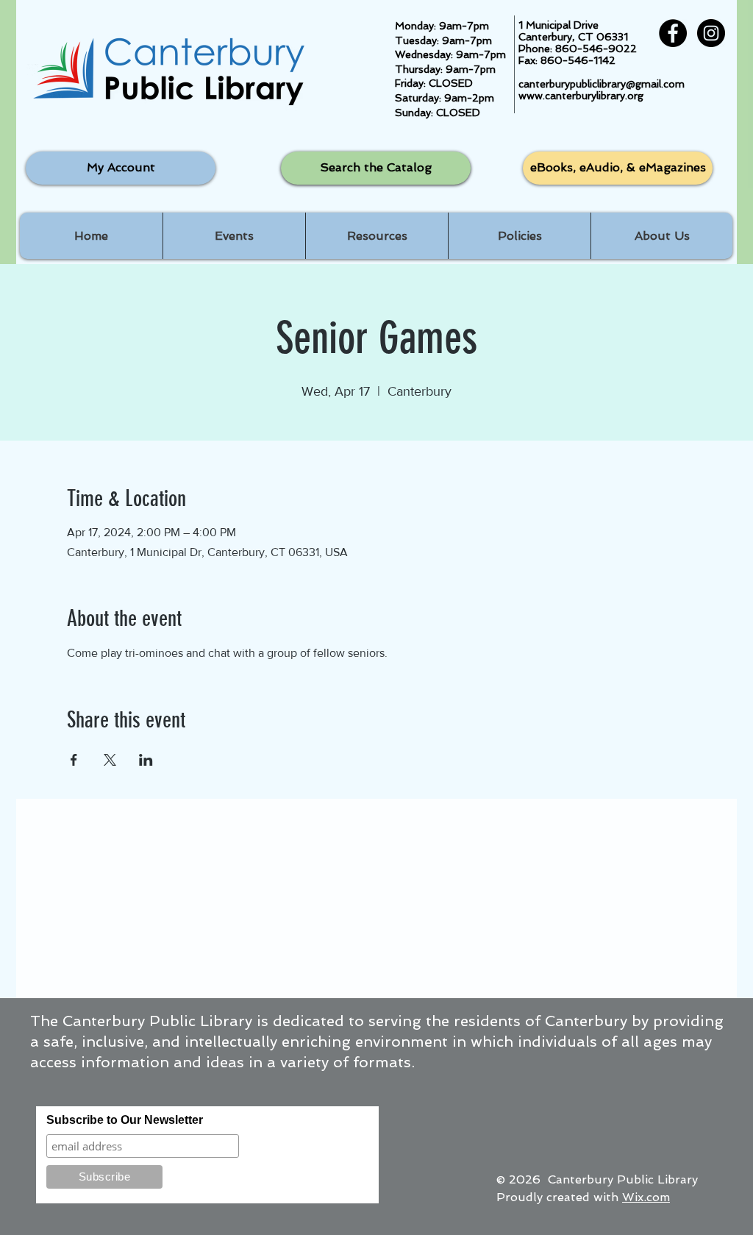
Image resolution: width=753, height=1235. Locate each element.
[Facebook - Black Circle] (673, 33)
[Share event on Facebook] (74, 760)
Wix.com (646, 1197)
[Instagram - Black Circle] (711, 33)
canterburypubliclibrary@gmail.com (601, 84)
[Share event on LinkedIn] (146, 760)
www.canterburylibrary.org (580, 96)
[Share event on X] (110, 760)
